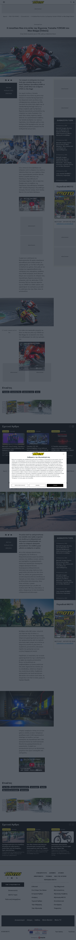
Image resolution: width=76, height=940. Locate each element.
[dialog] (38, 470)
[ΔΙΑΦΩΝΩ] (64, 454)
